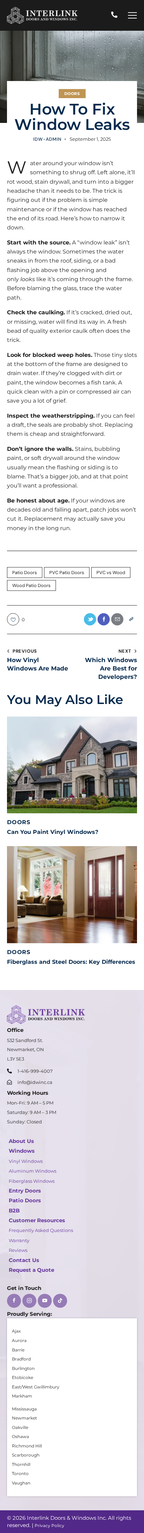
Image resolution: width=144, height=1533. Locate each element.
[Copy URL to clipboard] (131, 619)
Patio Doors (24, 572)
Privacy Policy (49, 1525)
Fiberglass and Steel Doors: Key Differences (71, 962)
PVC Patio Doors (66, 572)
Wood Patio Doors (31, 585)
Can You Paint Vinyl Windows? (52, 832)
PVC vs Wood (110, 572)
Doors (72, 93)
